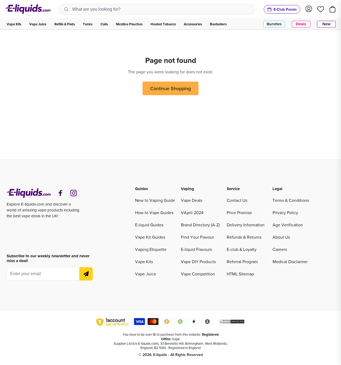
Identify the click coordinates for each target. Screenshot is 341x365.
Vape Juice (145, 274)
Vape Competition (198, 274)
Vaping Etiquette (151, 249)
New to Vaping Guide (155, 200)
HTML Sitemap (240, 274)
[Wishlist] (320, 9)
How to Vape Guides (154, 212)
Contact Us (237, 200)
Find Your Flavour (197, 237)
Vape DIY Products (198, 261)
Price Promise (239, 212)
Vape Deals (191, 200)
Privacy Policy (285, 212)
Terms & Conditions (291, 200)
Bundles (274, 24)
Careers (280, 249)
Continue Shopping (170, 88)
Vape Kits (144, 261)
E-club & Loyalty (242, 249)
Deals (301, 24)
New (326, 24)
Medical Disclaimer (290, 261)
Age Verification (288, 225)
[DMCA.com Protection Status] (231, 322)
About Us (281, 237)
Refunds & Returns (244, 237)
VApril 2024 (192, 212)
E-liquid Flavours (196, 249)
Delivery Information (246, 225)
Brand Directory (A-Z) (200, 225)
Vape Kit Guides (150, 237)
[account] (309, 9)
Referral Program (242, 261)
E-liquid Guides (149, 225)
